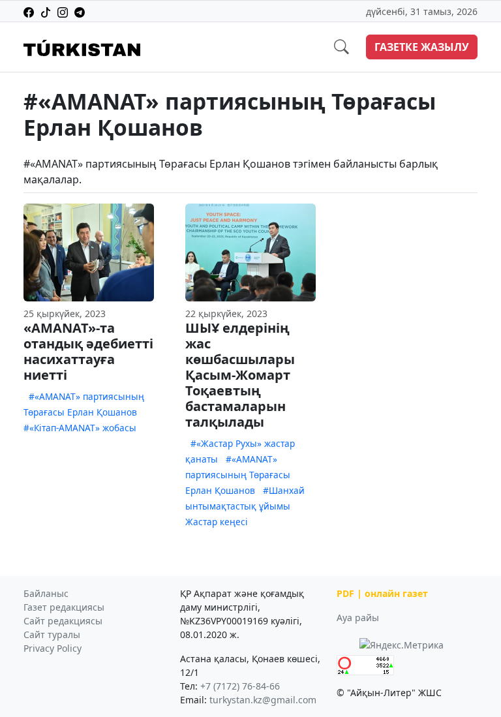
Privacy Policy (52, 648)
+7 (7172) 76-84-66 (240, 686)
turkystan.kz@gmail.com (262, 700)
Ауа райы (358, 617)
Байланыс (45, 593)
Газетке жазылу (421, 47)
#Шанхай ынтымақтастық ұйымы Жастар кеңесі (245, 506)
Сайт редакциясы (62, 621)
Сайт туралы (51, 634)
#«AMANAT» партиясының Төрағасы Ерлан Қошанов (237, 474)
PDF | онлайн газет (382, 593)
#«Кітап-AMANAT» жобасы (79, 427)
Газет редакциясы (63, 607)
